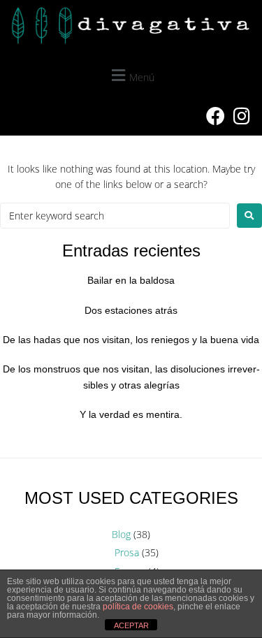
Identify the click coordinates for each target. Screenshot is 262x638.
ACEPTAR (131, 625)
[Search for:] (115, 216)
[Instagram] (241, 115)
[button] (131, 75)
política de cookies (138, 606)
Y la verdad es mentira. (131, 414)
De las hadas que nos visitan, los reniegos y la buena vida (131, 339)
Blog (121, 534)
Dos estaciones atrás (131, 310)
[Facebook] (215, 115)
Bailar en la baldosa (131, 280)
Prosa (127, 552)
